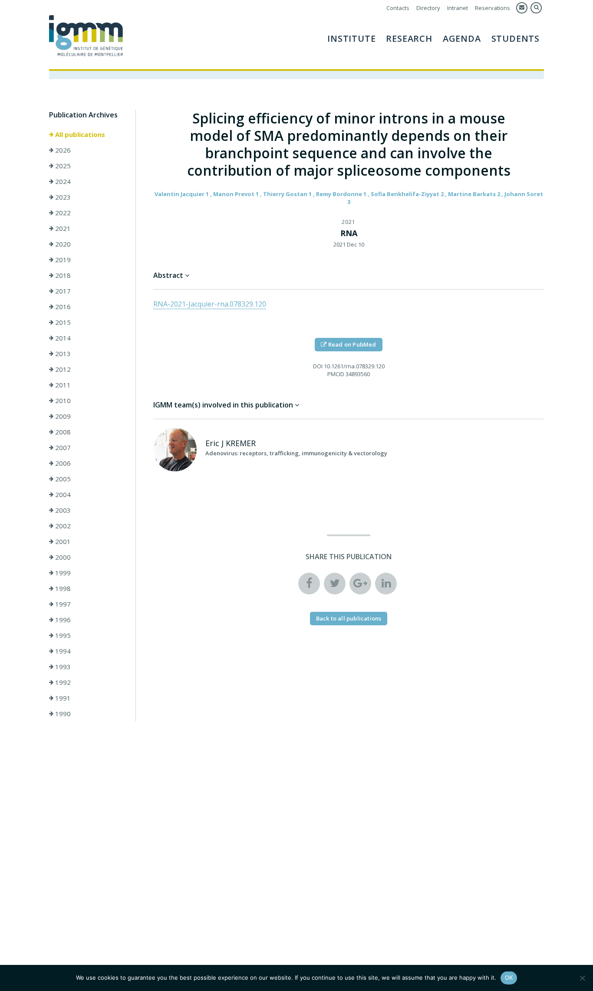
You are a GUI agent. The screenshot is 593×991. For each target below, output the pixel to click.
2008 (62, 431)
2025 (62, 165)
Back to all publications (349, 618)
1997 (62, 604)
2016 (62, 306)
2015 (62, 322)
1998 (62, 588)
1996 (62, 619)
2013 (62, 353)
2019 (62, 259)
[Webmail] (521, 7)
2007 (62, 447)
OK (509, 977)
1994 (62, 651)
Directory (428, 8)
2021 (62, 228)
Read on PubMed (351, 344)
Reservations (492, 8)
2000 (62, 557)
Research (409, 38)
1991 (62, 698)
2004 (62, 494)
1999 (62, 572)
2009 (62, 416)
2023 (62, 197)
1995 (62, 635)
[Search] (536, 7)
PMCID (335, 374)
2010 (62, 400)
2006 (62, 463)
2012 (62, 369)
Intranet (457, 8)
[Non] (582, 978)
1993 (62, 666)
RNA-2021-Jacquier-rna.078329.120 (209, 304)
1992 (62, 682)
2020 (62, 244)
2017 (62, 291)
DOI (318, 366)
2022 (62, 212)
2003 (62, 510)
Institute (351, 38)
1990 (62, 713)
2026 (62, 150)
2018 (62, 275)
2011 (62, 384)
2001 (62, 541)
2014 (62, 338)
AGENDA (462, 38)
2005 (62, 478)
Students (515, 38)
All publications (79, 134)
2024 (62, 181)
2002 (62, 525)
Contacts (397, 8)
